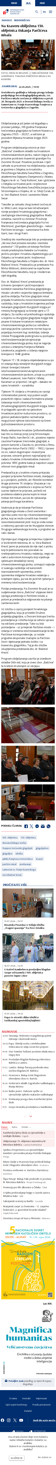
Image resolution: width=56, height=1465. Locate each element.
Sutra (14, 1127)
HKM (14, 3)
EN (44, 11)
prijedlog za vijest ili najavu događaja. (30, 1382)
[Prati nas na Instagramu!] (9, 1420)
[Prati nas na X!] (15, 1420)
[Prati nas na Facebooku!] (2, 1420)
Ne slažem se (44, 1457)
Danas (4, 1127)
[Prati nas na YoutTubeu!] (21, 1420)
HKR (42, 3)
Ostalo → (26, 1127)
